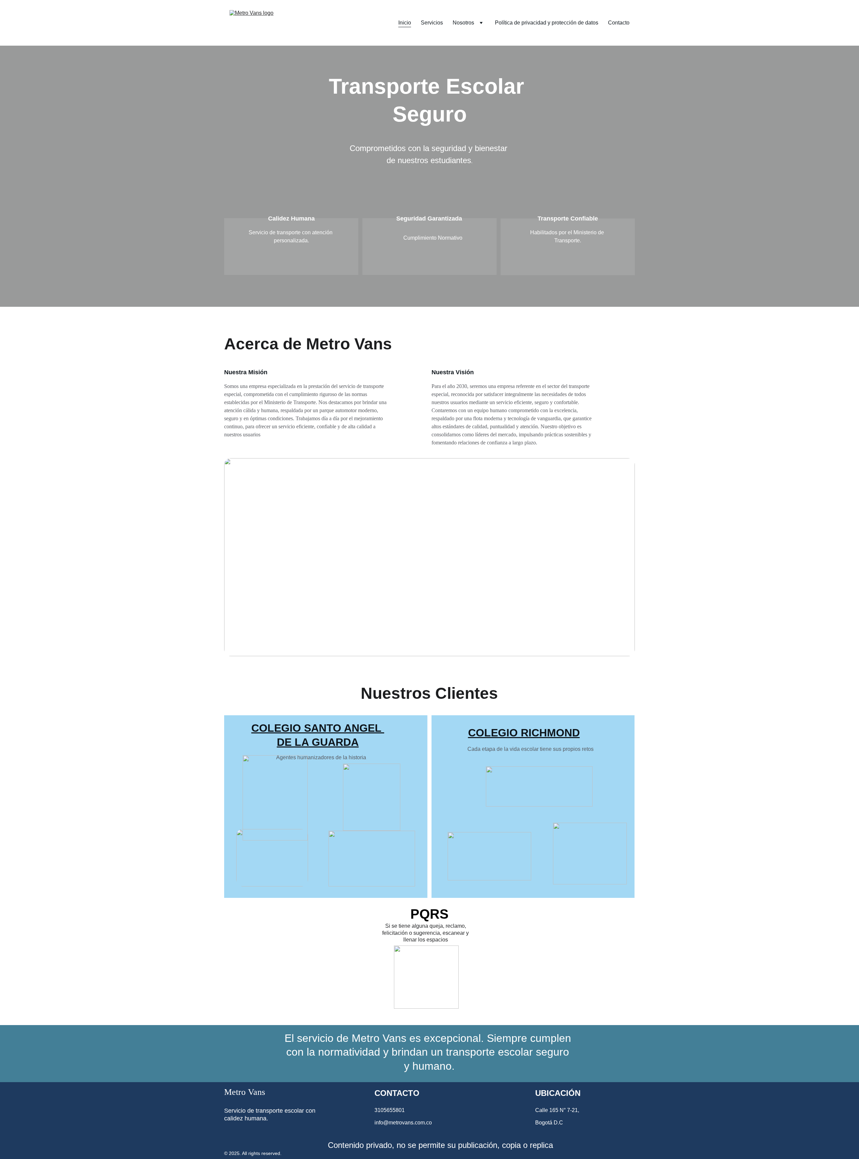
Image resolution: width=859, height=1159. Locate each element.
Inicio (404, 23)
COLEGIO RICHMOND (524, 733)
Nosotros (463, 23)
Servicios (432, 23)
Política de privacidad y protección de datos (546, 23)
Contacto (618, 23)
